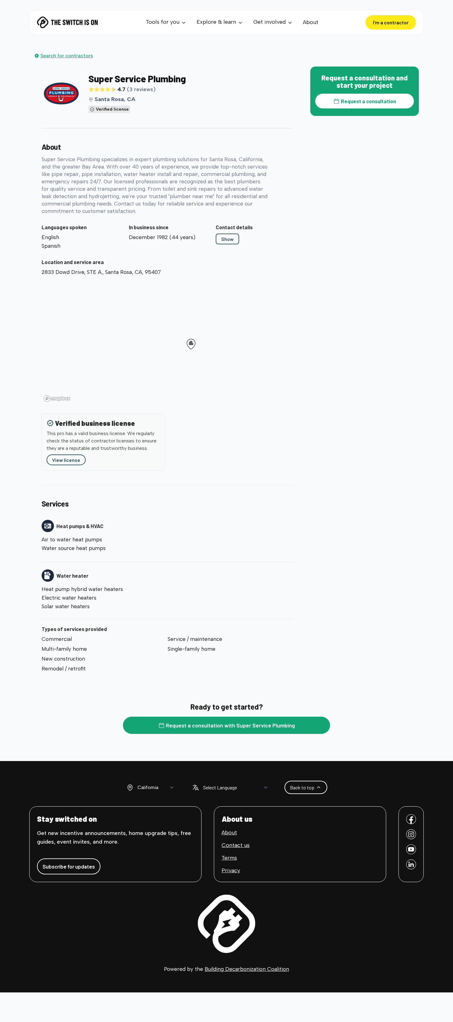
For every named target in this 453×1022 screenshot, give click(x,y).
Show (227, 239)
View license (66, 460)
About (310, 22)
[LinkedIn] (411, 864)
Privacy (231, 870)
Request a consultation (368, 101)
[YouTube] (411, 849)
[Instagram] (411, 834)
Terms (229, 857)
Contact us (236, 845)
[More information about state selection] (130, 787)
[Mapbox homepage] (57, 398)
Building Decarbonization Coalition (247, 969)
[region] (167, 341)
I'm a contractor (391, 22)
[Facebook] (411, 819)
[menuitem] (166, 22)
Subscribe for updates (69, 866)
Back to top (302, 787)
